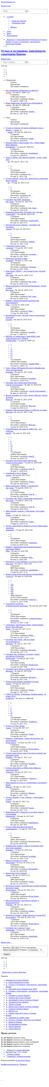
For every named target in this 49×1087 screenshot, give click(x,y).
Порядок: (24, 950)
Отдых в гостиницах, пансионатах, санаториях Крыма (23, 52)
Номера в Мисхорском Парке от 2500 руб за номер (26, 410)
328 (11, 589)
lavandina (9, 372)
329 (11, 591)
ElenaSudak (10, 863)
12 (11, 351)
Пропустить (6, 6)
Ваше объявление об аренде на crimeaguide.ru (24, 103)
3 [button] (6, 74)
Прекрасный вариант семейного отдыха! (22, 682)
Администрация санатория (17, 606)
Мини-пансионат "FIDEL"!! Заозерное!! (22, 486)
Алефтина (10, 698)
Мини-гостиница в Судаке (16, 861)
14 (11, 355)
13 (11, 353)
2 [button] (6, 72)
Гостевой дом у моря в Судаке (18, 928)
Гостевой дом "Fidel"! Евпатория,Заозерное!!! (24, 498)
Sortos (8, 629)
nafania (31, 911)
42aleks (31, 112)
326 (11, 585)
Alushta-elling (11, 341)
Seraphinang (10, 147)
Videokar (9, 905)
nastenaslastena (11, 829)
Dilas (8, 305)
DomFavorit (10, 658)
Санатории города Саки (15, 246)
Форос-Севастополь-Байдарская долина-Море (24, 574)
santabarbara (33, 570)
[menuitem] (18, 21)
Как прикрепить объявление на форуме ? (22, 90)
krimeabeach (10, 816)
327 (11, 587)
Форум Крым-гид (8, 2)
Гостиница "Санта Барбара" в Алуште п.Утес (24, 562)
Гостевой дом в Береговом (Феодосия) (21, 383)
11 (11, 349)
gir (9, 162)
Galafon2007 (11, 214)
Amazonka (10, 530)
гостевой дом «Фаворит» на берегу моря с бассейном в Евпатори (23, 655)
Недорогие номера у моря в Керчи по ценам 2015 (26, 915)
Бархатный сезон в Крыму (16, 873)
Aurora (8, 475)
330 (11, 593)
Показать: (7, 948)
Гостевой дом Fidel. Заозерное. (18, 200)
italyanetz (9, 644)
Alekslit (9, 229)
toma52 (8, 433)
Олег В (31, 469)
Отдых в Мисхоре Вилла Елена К (19, 827)
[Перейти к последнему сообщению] (35, 99)
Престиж (9, 564)
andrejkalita (10, 930)
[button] (6, 76)
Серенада (9, 772)
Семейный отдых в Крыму (16, 473)
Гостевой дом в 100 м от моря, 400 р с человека (25, 669)
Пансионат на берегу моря (16, 259)
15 (11, 357)
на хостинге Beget (22, 1060)
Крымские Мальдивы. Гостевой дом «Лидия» (24, 212)
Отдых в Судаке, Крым (15, 726)
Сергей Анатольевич (14, 385)
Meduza (9, 787)
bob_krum (9, 202)
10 (11, 446)
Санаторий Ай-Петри (14, 604)
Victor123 (9, 576)
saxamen (9, 320)
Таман (8, 515)
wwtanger (9, 248)
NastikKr (9, 757)
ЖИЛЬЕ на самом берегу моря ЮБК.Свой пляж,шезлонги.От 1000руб (23, 337)
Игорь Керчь (11, 743)
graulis (10, 132)
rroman (8, 93)
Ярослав (9, 400)
